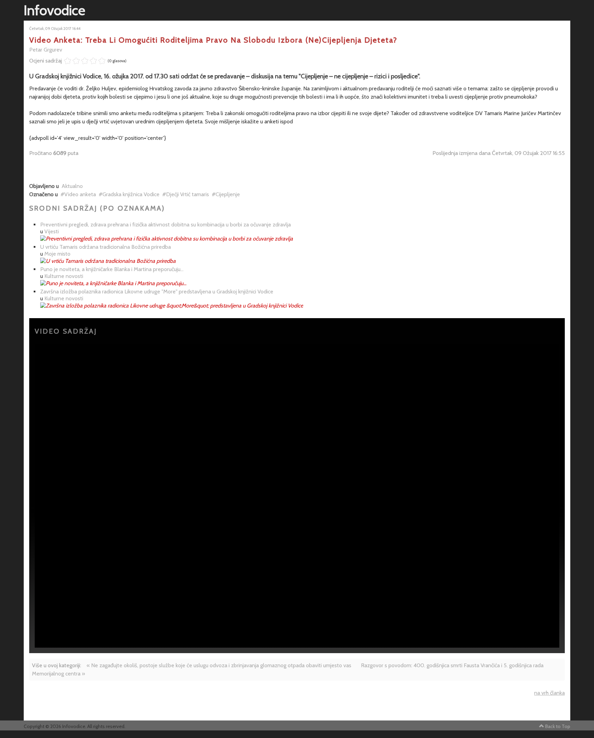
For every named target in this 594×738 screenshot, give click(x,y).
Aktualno (72, 186)
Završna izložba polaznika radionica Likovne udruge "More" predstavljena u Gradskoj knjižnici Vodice (156, 291)
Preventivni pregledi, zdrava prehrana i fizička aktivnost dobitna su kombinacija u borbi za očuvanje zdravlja (165, 224)
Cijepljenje (228, 194)
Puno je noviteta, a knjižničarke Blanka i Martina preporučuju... (112, 269)
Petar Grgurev (45, 49)
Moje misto (57, 253)
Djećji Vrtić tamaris (187, 194)
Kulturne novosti (63, 276)
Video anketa (80, 194)
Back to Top (557, 726)
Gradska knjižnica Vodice (131, 194)
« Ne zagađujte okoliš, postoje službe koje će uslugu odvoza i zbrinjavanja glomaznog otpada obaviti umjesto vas (219, 665)
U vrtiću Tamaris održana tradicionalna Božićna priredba (105, 247)
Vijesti (51, 231)
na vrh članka (549, 693)
